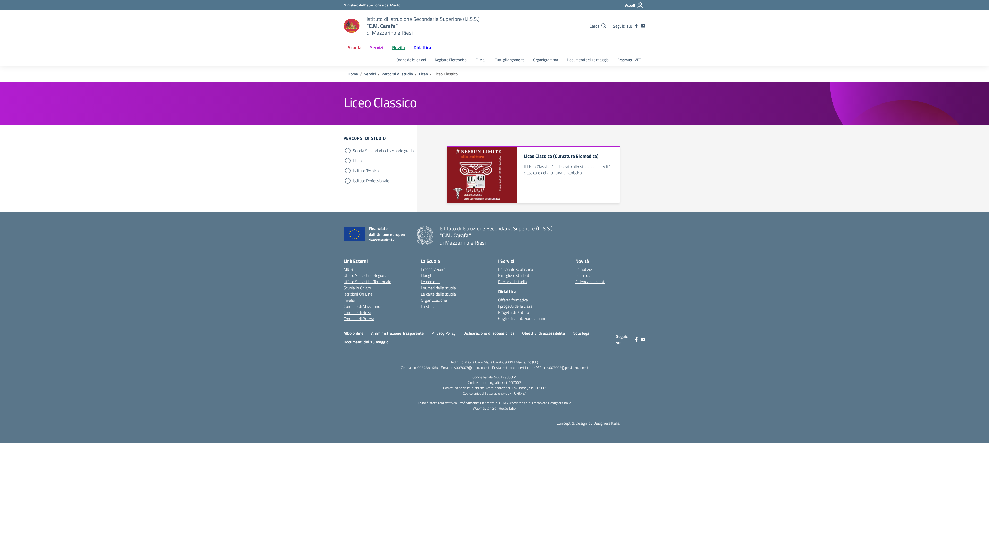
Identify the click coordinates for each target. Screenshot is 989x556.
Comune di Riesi (357, 312)
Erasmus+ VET (629, 60)
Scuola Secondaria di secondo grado (383, 150)
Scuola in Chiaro (357, 288)
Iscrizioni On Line (358, 294)
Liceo (357, 161)
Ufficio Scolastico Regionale (367, 275)
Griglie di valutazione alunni (521, 318)
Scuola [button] (354, 47)
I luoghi (427, 275)
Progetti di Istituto (513, 312)
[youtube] (643, 26)
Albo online (353, 333)
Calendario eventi (590, 282)
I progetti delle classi (515, 306)
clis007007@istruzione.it (470, 367)
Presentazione (433, 269)
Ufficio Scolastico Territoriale (367, 282)
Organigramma (545, 60)
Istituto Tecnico (366, 171)
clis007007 (512, 382)
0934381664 (427, 367)
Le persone (430, 282)
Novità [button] (398, 47)
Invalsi (349, 300)
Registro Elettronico (451, 60)
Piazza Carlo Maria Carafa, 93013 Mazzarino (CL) (501, 362)
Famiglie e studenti (514, 275)
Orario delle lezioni (411, 60)
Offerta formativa (513, 300)
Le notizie (583, 269)
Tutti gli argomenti (509, 60)
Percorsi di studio (512, 282)
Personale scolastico (515, 269)
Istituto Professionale (371, 181)
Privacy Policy (443, 333)
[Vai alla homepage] (352, 26)
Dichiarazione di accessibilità (488, 333)
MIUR (348, 269)
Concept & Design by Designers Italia (588, 423)
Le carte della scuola (438, 294)
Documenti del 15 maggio (588, 60)
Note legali (582, 333)
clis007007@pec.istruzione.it (566, 367)
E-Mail (480, 60)
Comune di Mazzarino (362, 306)
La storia (428, 306)
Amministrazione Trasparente (397, 333)
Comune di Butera (359, 319)
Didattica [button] (422, 47)
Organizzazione (434, 300)
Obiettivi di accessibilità (543, 333)
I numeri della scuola (438, 288)
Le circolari (584, 275)
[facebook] (636, 26)
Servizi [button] (376, 47)
